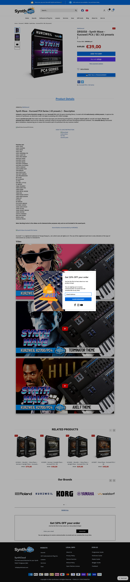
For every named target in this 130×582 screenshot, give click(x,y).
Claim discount (78, 299)
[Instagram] (78, 305)
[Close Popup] (95, 270)
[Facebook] (75, 305)
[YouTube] (81, 305)
